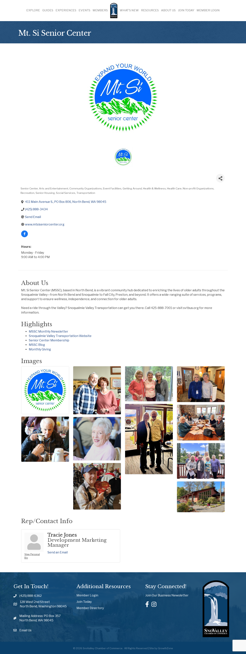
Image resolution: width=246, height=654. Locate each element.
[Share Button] (220, 178)
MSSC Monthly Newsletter (48, 331)
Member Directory (90, 608)
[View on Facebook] (24, 236)
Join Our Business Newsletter (167, 595)
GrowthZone (165, 648)
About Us (168, 10)
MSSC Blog (37, 345)
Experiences (66, 10)
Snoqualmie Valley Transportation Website (60, 336)
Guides (47, 10)
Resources (150, 10)
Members (100, 10)
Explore (33, 10)
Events (84, 10)
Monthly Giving (40, 349)
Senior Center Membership (49, 340)
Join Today (186, 10)
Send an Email (57, 552)
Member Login (208, 10)
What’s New (129, 10)
